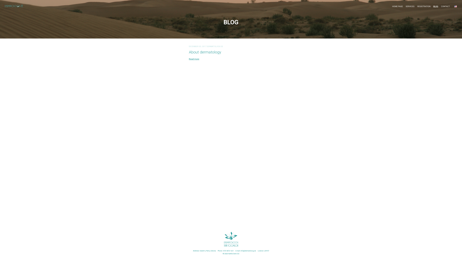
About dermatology (205, 52)
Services (410, 6)
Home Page (397, 6)
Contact (445, 6)
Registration (423, 6)
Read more (194, 59)
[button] (455, 6)
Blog (435, 6)
